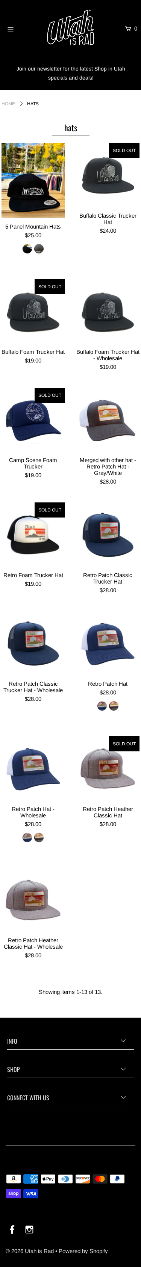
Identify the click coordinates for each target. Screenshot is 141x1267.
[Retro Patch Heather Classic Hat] (108, 768)
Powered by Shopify (83, 1251)
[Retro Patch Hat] (108, 643)
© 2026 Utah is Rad (30, 1251)
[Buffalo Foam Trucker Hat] (33, 311)
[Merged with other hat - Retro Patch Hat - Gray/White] (108, 420)
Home (8, 103)
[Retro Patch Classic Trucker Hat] (108, 534)
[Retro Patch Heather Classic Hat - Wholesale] (33, 900)
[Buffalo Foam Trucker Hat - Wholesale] (108, 311)
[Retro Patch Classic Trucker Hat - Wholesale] (33, 643)
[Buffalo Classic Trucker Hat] (108, 175)
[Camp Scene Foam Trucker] (33, 420)
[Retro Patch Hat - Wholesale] (33, 768)
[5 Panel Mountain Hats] (33, 180)
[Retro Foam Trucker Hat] (33, 534)
